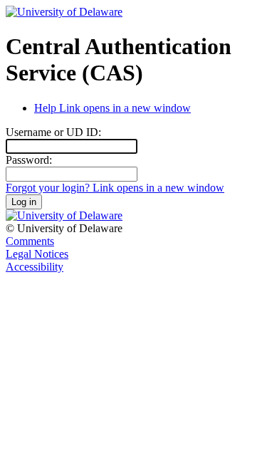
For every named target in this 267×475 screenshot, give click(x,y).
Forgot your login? (115, 188)
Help (112, 108)
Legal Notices (37, 254)
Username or (53, 132)
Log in (23, 202)
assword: (29, 160)
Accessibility (34, 267)
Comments (30, 241)
